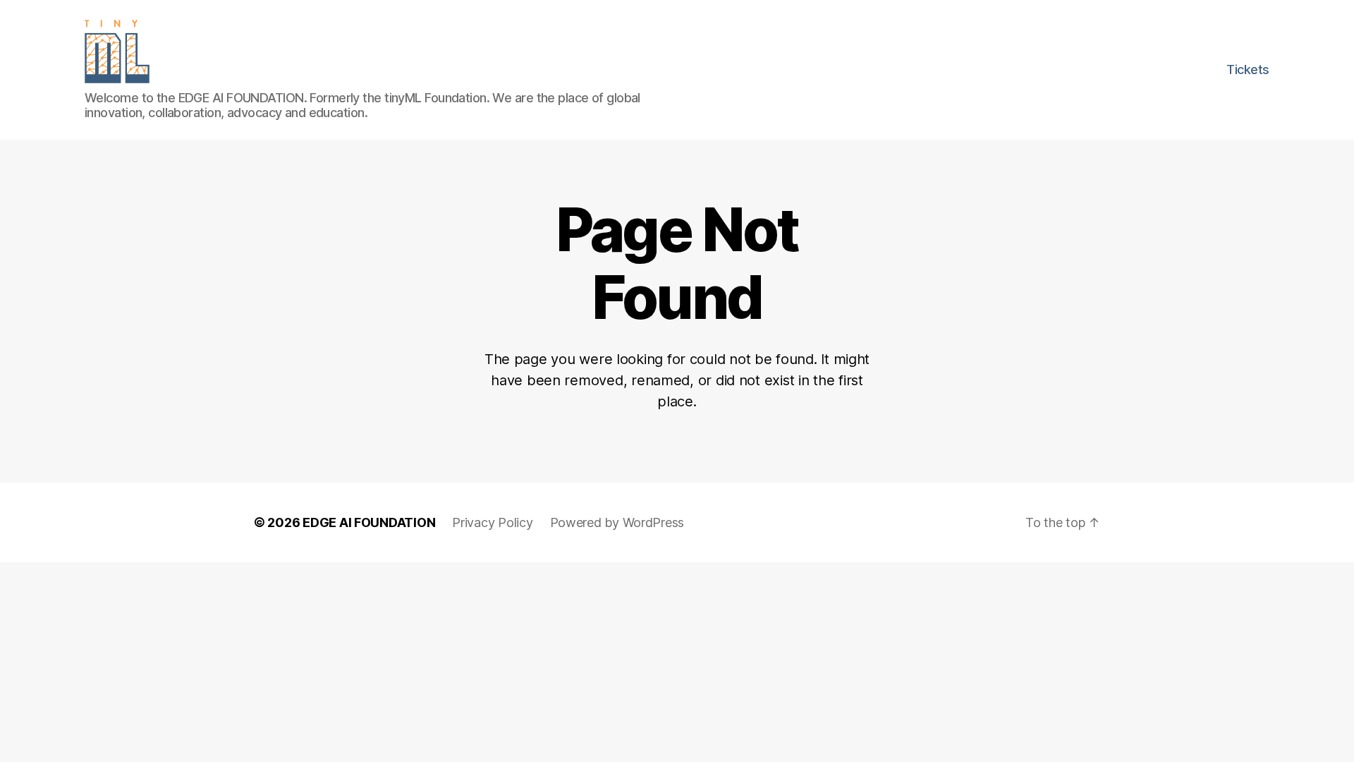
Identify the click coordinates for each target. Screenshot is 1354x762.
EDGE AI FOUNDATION (369, 522)
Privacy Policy (492, 522)
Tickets (1247, 69)
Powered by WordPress (617, 522)
